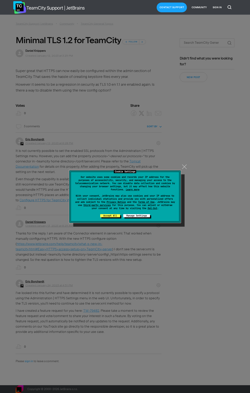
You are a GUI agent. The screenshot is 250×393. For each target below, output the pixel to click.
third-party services (97, 205)
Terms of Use (146, 202)
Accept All (110, 215)
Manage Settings (136, 215)
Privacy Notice (116, 202)
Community (199, 7)
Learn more (132, 189)
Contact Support (172, 7)
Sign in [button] (217, 7)
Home (19, 7)
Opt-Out (152, 208)
